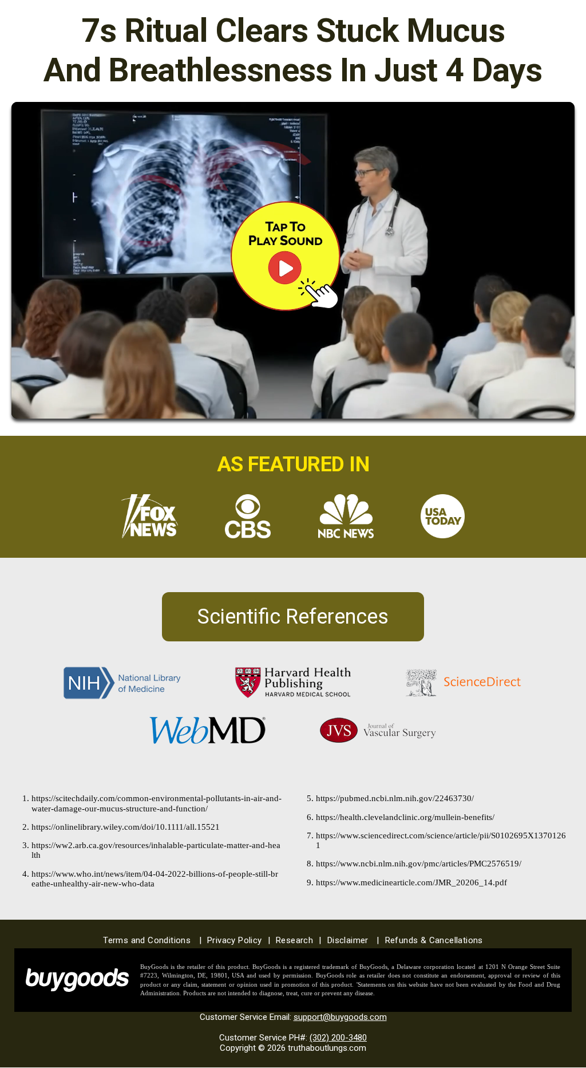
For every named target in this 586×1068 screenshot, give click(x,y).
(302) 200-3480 (338, 1037)
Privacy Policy (238, 940)
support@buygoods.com (340, 1017)
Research (299, 940)
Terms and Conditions (152, 940)
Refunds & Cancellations (434, 940)
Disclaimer (353, 940)
